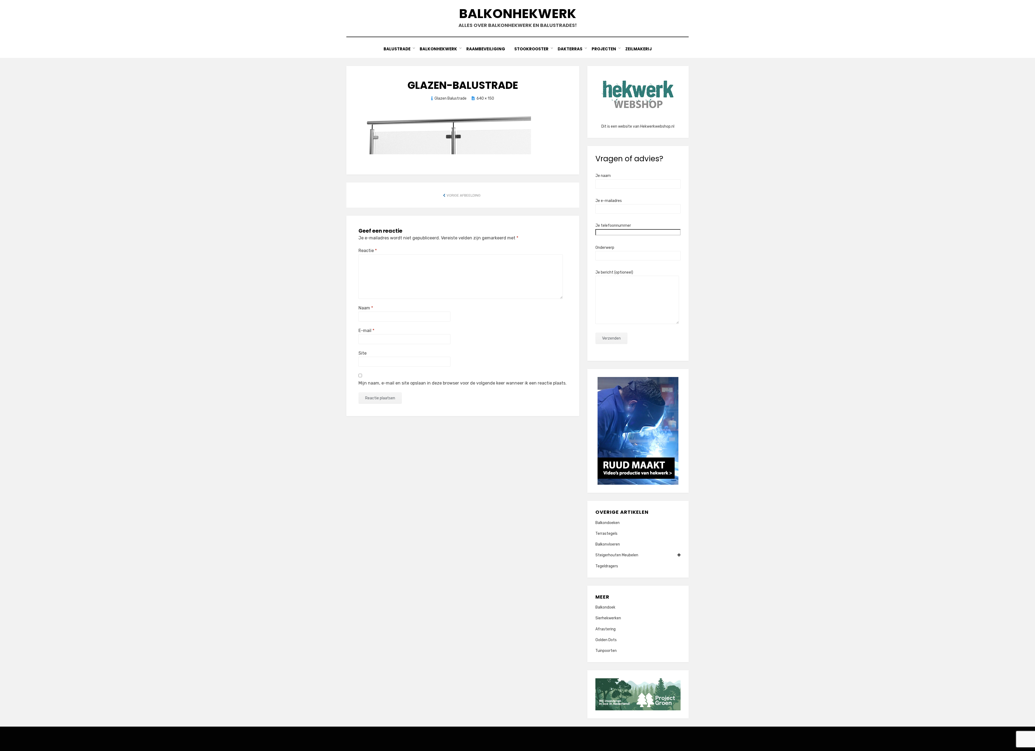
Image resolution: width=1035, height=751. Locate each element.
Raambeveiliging (485, 49)
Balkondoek (605, 607)
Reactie (367, 250)
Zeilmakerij (638, 49)
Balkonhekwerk (517, 14)
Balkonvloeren (607, 544)
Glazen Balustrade (450, 98)
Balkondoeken (607, 523)
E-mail (366, 330)
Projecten (604, 49)
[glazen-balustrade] (444, 134)
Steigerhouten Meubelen (616, 555)
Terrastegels (606, 533)
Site (362, 353)
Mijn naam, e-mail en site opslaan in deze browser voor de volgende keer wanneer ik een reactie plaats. (462, 383)
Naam (365, 307)
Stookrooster (531, 49)
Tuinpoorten (606, 650)
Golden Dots (606, 640)
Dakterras (570, 49)
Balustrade (397, 49)
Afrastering (605, 629)
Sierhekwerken (608, 618)
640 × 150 (485, 98)
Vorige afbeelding (464, 195)
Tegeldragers (606, 566)
